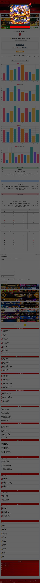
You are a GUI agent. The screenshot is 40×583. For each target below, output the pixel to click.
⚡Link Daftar (20, 26)
